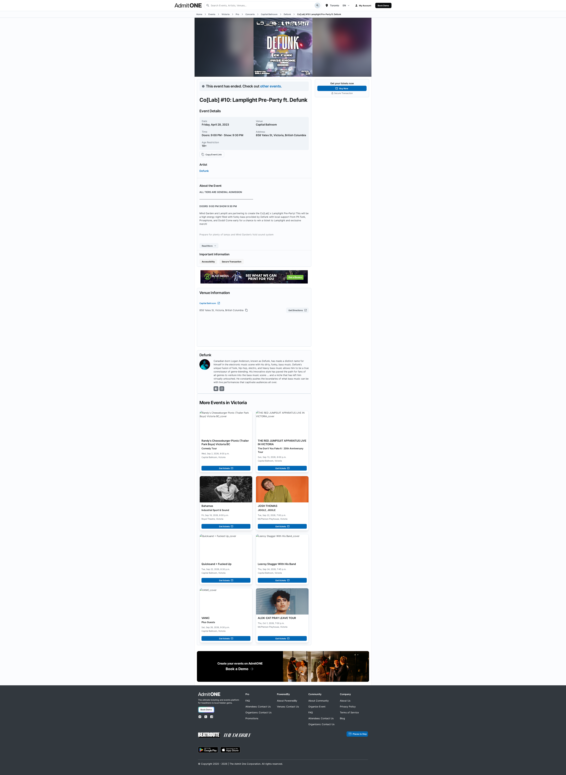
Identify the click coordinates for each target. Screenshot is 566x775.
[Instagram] (200, 717)
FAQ (247, 700)
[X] (206, 717)
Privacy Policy (348, 706)
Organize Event (316, 706)
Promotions (251, 718)
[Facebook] (211, 717)
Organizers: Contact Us (258, 712)
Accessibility (208, 261)
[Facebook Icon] (216, 388)
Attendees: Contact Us (258, 706)
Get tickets (224, 468)
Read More (207, 246)
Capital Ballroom (207, 303)
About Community (318, 700)
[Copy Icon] (246, 310)
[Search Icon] (317, 5)
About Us (345, 700)
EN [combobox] (344, 5)
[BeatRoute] (209, 735)
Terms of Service (349, 712)
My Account (365, 5)
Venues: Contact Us (288, 706)
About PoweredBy (287, 700)
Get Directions (295, 310)
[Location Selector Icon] (326, 5)
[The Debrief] (238, 735)
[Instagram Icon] (221, 388)
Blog (342, 718)
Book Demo (383, 5)
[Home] (209, 694)
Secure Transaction (231, 261)
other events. (271, 86)
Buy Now (343, 88)
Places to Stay (360, 734)
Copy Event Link (213, 154)
